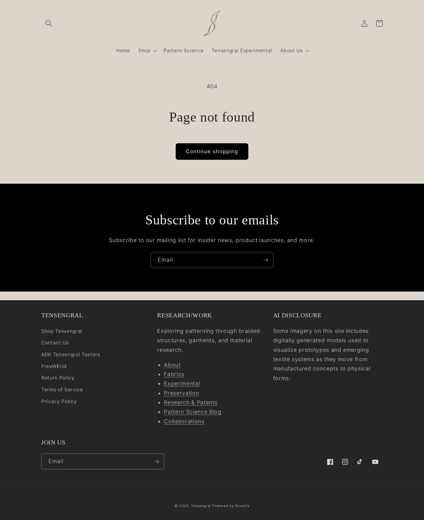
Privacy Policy (59, 401)
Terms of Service (62, 390)
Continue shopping (212, 151)
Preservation (181, 393)
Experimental (182, 383)
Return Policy (57, 378)
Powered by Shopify (231, 506)
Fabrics (174, 374)
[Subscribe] (265, 260)
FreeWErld (54, 366)
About (172, 364)
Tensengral (201, 506)
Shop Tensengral (61, 331)
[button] (48, 23)
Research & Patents (190, 402)
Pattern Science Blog (192, 411)
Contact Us (55, 343)
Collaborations (184, 421)
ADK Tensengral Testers (70, 354)
